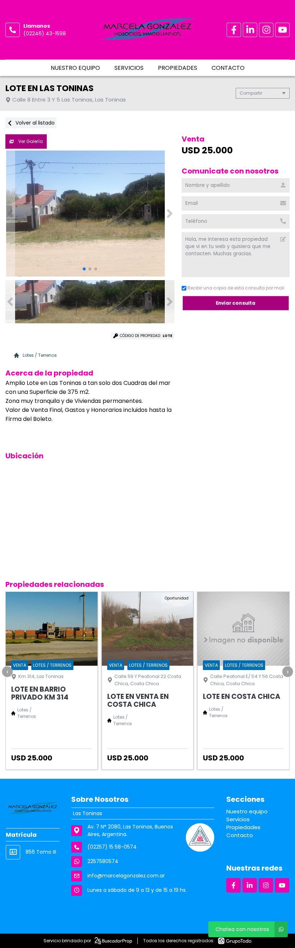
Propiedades (177, 68)
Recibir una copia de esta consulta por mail (235, 288)
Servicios (129, 68)
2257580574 (102, 861)
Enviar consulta (235, 303)
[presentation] (7, 671)
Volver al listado (34, 122)
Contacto (228, 68)
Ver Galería (30, 141)
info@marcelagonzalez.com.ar (126, 875)
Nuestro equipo (75, 68)
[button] (169, 213)
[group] (89, 213)
